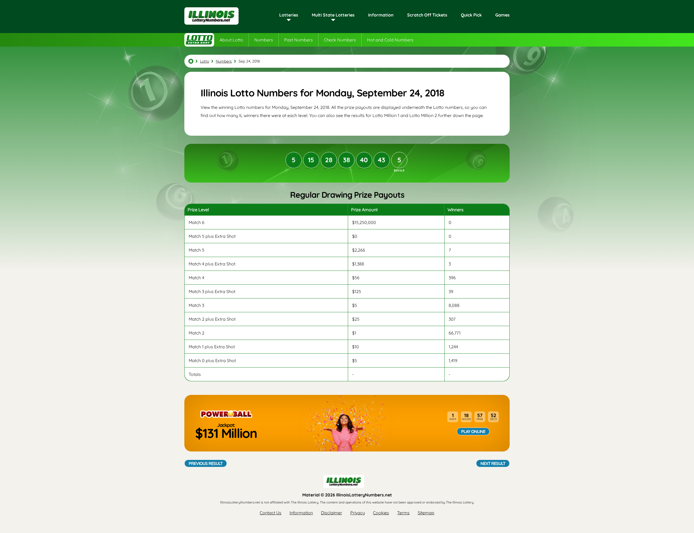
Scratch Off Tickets (427, 15)
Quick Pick (471, 15)
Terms (403, 512)
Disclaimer (331, 512)
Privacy (357, 512)
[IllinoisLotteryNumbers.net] (211, 25)
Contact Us (270, 512)
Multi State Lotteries (333, 15)
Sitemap (426, 512)
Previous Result (206, 463)
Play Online (473, 431)
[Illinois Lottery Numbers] (190, 61)
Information (381, 15)
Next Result (492, 463)
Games (502, 15)
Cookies (381, 512)
